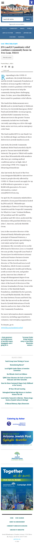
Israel (22, 28)
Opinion (18, 33)
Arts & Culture (7, 33)
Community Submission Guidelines (17, 526)
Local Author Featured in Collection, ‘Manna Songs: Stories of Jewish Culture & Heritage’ (17, 399)
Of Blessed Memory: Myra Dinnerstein (17, 404)
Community (13, 28)
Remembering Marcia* (17, 365)
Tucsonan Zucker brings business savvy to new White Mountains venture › (27, 341)
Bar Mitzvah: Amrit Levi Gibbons (17, 374)
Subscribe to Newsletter (17, 530)
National (21, 37)
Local (2, 44)
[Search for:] (12, 19)
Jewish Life (28, 33)
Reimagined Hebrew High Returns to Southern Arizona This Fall (17, 393)
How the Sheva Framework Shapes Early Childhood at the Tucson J (17, 384)
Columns (12, 37)
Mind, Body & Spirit (11, 44)
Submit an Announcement (17, 522)
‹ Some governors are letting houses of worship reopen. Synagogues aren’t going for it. (7, 341)
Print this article (7, 57)
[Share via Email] (9, 67)
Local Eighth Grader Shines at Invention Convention (17, 370)
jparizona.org (17, 539)
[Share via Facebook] (6, 67)
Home (11, 518)
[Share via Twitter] (2, 67)
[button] (31, 2)
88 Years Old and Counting (17, 389)
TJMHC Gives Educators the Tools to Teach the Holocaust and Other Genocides (17, 379)
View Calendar (19, 518)
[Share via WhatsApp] (12, 67)
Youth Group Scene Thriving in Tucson (17, 361)
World (29, 28)
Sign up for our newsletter (16, 24)
